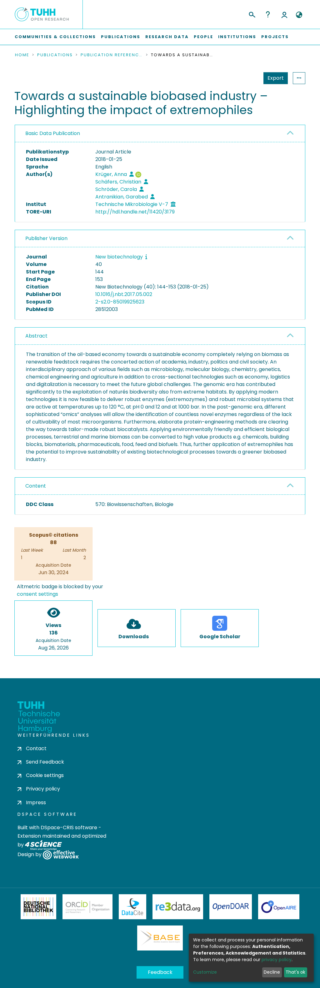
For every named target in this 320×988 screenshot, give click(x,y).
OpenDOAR (230, 906)
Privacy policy (43, 788)
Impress (36, 802)
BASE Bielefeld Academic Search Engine (160, 938)
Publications (120, 37)
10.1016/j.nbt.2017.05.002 (123, 294)
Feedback (160, 972)
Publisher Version (46, 238)
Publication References (112, 55)
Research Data (167, 37)
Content (35, 485)
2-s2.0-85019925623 (119, 301)
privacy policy (277, 959)
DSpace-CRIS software (69, 827)
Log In (284, 14)
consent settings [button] (37, 594)
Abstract (36, 335)
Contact (36, 748)
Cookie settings (45, 775)
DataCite (132, 906)
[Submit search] (252, 14)
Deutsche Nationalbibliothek (38, 906)
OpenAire (278, 906)
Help (267, 14)
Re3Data (178, 906)
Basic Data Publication (52, 133)
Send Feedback (45, 761)
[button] (299, 15)
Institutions (237, 37)
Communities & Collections (55, 37)
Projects (275, 37)
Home (22, 55)
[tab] (160, 133)
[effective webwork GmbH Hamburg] (61, 854)
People (203, 37)
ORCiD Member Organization (87, 906)
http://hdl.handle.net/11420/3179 (135, 211)
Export (276, 78)
